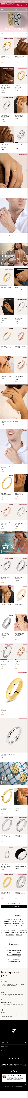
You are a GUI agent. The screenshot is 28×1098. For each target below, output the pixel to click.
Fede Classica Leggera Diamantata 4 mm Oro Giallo (11, 709)
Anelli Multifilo (5, 928)
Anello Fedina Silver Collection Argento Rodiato (19, 57)
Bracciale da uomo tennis (9, 956)
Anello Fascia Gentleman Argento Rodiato (19, 288)
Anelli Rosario (7, 923)
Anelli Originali (5, 932)
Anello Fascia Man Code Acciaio (19, 807)
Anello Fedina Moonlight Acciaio (19, 494)
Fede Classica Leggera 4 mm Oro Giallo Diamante (6, 288)
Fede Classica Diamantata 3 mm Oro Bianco (20, 522)
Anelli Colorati (14, 930)
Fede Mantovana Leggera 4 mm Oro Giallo (5, 57)
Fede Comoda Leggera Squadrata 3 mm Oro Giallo (6, 893)
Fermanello (23, 932)
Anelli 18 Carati (22, 928)
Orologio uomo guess (14, 952)
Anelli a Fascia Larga (18, 923)
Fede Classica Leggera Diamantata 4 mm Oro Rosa (20, 347)
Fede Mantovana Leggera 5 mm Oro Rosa (19, 605)
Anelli (8, 13)
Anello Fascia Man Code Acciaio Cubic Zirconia (19, 145)
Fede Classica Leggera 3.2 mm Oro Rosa (10, 235)
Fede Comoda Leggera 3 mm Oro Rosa (6, 522)
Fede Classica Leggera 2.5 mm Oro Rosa (20, 634)
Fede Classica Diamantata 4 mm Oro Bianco (20, 893)
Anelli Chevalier (19, 921)
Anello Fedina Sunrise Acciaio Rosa (6, 318)
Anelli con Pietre (18, 925)
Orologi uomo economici (14, 950)
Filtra (23, 33)
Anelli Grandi (23, 930)
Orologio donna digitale (14, 959)
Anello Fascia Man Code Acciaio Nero (19, 116)
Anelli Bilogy (19, 934)
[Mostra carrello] (26, 9)
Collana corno (21, 956)
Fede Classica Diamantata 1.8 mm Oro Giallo (6, 347)
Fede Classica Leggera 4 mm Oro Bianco (6, 605)
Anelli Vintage (9, 925)
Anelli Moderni (5, 930)
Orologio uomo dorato (14, 961)
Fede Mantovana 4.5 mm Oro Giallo (19, 86)
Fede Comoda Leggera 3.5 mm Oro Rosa (20, 376)
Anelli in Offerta (15, 932)
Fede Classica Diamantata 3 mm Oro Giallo (6, 807)
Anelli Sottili (13, 928)
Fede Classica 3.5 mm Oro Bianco (6, 662)
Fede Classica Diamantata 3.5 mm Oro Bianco (19, 836)
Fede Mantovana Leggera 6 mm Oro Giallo (10, 190)
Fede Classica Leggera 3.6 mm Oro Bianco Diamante (6, 577)
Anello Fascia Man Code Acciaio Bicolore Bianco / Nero (6, 376)
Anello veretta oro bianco (14, 954)
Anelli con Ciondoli (9, 921)
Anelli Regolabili (10, 934)
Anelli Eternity (18, 919)
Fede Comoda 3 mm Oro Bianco (8, 754)
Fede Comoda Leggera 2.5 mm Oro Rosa (10, 466)
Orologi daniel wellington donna (14, 948)
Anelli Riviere (9, 919)
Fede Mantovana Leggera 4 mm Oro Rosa (19, 662)
